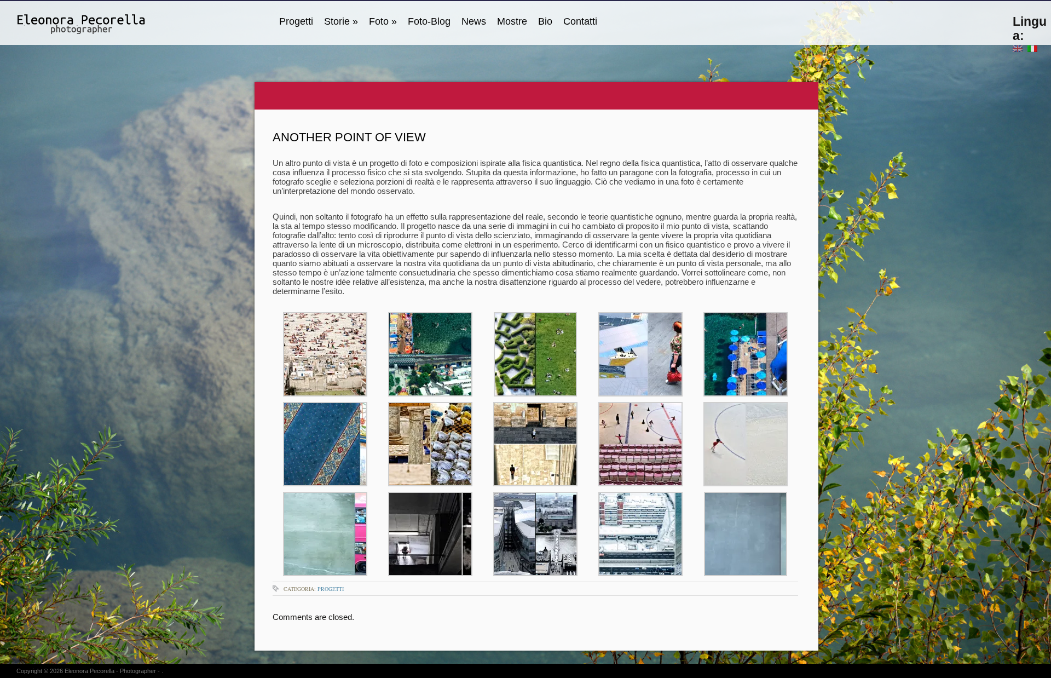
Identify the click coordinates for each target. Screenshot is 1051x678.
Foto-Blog (429, 21)
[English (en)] (1018, 48)
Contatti (580, 21)
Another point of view (349, 137)
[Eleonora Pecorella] (68, 21)
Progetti (296, 21)
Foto (383, 21)
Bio (545, 21)
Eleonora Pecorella (89, 671)
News (473, 21)
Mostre (512, 21)
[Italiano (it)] (1032, 48)
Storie (341, 21)
